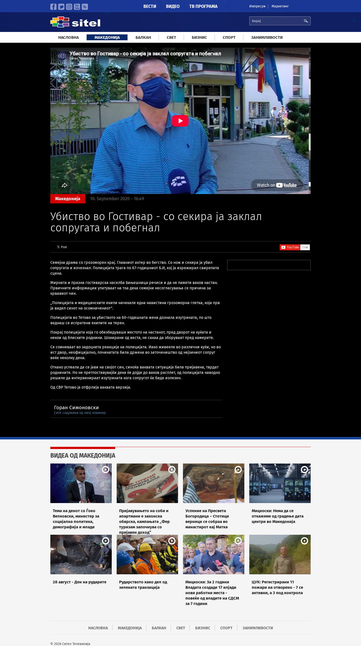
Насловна (68, 37)
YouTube (77, 7)
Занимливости (267, 37)
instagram (69, 7)
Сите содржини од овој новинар (80, 413)
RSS (85, 7)
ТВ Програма (203, 6)
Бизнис (199, 37)
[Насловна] (75, 27)
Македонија (107, 37)
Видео (173, 6)
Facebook (53, 7)
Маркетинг (280, 6)
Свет (171, 37)
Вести (149, 6)
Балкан (143, 37)
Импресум (257, 6)
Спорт (229, 37)
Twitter (61, 7)
